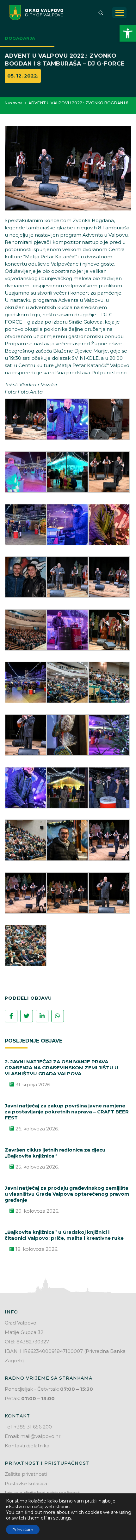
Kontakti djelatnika (27, 1446)
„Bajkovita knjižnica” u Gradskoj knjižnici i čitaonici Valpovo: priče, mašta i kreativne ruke (64, 1235)
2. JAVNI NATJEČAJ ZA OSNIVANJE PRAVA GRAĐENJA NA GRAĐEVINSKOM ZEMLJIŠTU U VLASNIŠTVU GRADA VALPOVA (61, 1068)
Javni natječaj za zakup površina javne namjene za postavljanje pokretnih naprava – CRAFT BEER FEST (67, 1112)
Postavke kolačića (26, 1483)
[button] (128, 33)
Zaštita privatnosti (26, 1474)
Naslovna (13, 103)
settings (62, 1518)
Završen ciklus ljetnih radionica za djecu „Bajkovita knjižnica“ (55, 1153)
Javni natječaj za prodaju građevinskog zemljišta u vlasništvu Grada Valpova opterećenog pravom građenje (67, 1194)
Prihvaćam (22, 1529)
